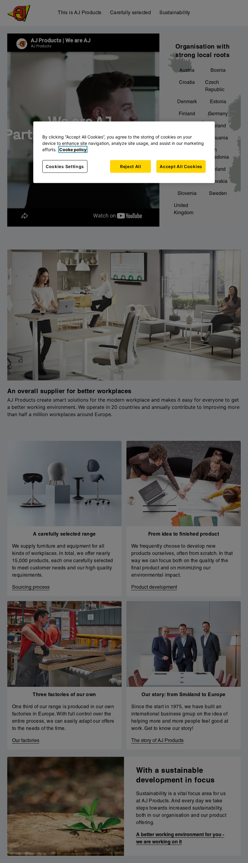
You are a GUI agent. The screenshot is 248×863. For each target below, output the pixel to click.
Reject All (130, 166)
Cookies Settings (65, 166)
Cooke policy (72, 149)
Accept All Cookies (181, 166)
